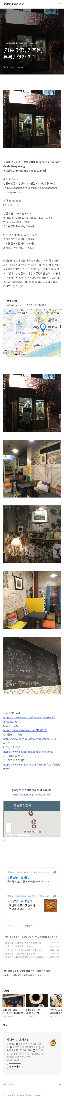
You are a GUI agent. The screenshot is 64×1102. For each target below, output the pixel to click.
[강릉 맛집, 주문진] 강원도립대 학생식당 (21, 949)
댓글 (5, 1024)
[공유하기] (13, 926)
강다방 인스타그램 (11, 1090)
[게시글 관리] (17, 926)
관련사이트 (8, 1084)
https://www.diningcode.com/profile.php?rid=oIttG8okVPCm (28, 754)
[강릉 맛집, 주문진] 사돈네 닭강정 (18, 953)
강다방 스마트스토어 (12, 1095)
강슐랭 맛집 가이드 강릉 (31, 937)
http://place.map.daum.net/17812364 (25, 730)
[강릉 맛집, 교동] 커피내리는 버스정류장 (21, 942)
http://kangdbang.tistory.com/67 (32, 794)
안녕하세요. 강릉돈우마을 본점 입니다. (28, 881)
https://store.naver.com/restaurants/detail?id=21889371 (29, 719)
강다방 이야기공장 (13, 4)
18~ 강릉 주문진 (12, 937)
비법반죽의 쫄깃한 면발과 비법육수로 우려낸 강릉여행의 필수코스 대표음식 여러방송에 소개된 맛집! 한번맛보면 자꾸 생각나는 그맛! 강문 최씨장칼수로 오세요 (22, 907)
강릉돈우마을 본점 (18, 877)
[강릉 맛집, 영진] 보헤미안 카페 (18, 946)
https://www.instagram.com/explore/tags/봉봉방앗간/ (32, 766)
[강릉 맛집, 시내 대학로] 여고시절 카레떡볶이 (23, 957)
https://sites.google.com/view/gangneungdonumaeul (28, 872)
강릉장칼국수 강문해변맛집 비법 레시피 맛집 (21, 901)
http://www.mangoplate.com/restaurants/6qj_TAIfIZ (31, 741)
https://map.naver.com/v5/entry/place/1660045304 (29, 896)
